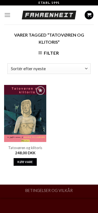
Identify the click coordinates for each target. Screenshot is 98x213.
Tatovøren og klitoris (25, 148)
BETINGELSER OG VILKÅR (49, 190)
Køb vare (25, 162)
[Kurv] (89, 15)
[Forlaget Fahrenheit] (49, 15)
